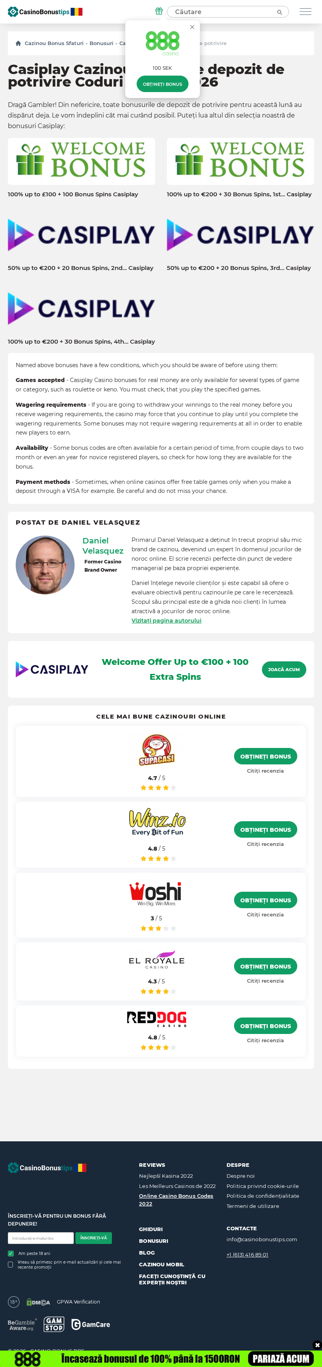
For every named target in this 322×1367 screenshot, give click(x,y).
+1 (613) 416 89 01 (247, 1254)
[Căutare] (279, 12)
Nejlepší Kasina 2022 (166, 1176)
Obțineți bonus (162, 84)
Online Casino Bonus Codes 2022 (176, 1200)
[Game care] (90, 1324)
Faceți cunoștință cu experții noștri (172, 1279)
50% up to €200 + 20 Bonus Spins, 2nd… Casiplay (81, 268)
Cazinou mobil (161, 1264)
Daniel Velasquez (103, 546)
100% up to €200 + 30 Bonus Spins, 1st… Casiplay (239, 194)
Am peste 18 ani (34, 1253)
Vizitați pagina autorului (166, 620)
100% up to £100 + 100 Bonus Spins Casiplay (73, 194)
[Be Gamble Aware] (22, 1324)
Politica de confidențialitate (263, 1196)
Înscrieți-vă (93, 1238)
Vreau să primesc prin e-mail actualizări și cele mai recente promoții (69, 1265)
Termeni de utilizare (253, 1206)
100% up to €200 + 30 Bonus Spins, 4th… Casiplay (81, 341)
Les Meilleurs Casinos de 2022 (177, 1186)
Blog (147, 1252)
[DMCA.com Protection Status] (38, 1302)
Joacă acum (284, 669)
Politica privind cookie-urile (263, 1186)
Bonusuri (101, 43)
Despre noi (241, 1176)
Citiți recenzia (265, 771)
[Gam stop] (54, 1324)
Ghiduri (151, 1229)
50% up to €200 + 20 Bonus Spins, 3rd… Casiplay (239, 268)
